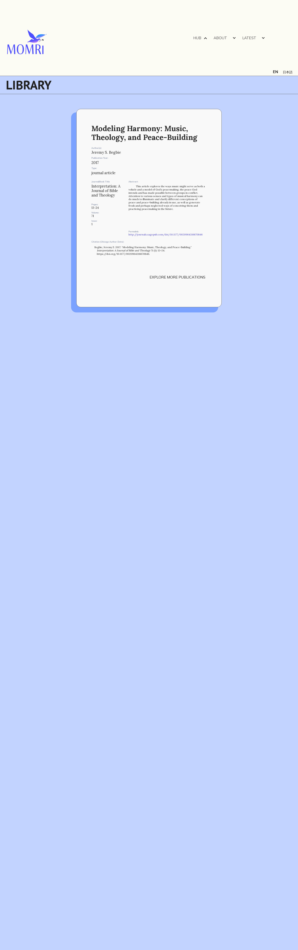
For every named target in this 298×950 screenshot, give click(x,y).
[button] (200, 38)
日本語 (288, 72)
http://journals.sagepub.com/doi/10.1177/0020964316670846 (166, 234)
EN (275, 72)
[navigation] (26, 38)
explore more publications (177, 277)
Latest (249, 37)
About (220, 37)
